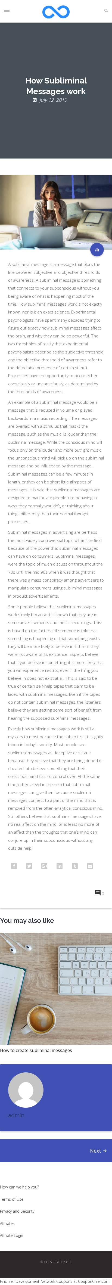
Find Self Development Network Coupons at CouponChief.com (55, 1281)
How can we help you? (19, 1187)
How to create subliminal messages (36, 1050)
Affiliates (7, 1223)
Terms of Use (11, 1199)
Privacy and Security (17, 1211)
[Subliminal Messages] (97, 249)
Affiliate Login (11, 1235)
